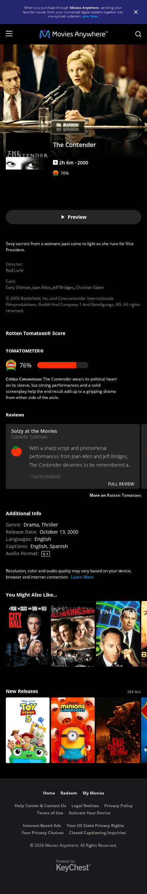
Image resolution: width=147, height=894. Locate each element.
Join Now (90, 16)
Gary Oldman (18, 287)
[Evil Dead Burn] (118, 730)
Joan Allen (41, 287)
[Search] (138, 34)
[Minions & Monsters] (73, 730)
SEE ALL (134, 691)
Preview (77, 217)
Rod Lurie (15, 270)
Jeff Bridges (63, 287)
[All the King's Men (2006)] (73, 634)
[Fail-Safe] (118, 634)
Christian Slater (90, 287)
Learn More (82, 577)
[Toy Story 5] (28, 730)
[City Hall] (28, 634)
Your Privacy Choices (43, 833)
